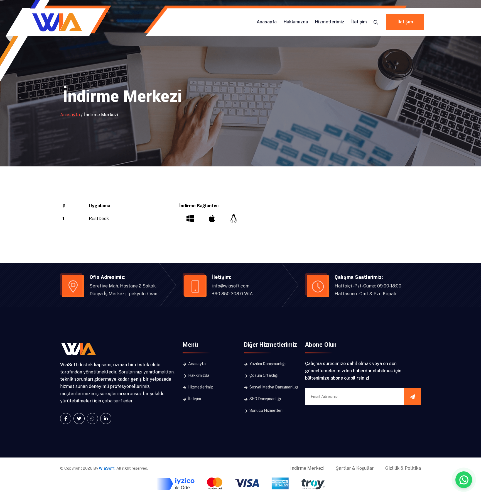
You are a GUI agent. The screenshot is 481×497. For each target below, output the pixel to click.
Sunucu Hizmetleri (266, 410)
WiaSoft (107, 468)
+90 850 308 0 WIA (232, 293)
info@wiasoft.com (230, 286)
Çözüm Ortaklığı (263, 375)
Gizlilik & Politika (403, 468)
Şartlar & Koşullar (355, 468)
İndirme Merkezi (307, 468)
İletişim (359, 21)
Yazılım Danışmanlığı (267, 363)
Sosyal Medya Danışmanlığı (273, 387)
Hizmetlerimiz (329, 21)
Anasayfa (267, 21)
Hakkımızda (296, 21)
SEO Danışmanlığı (265, 399)
